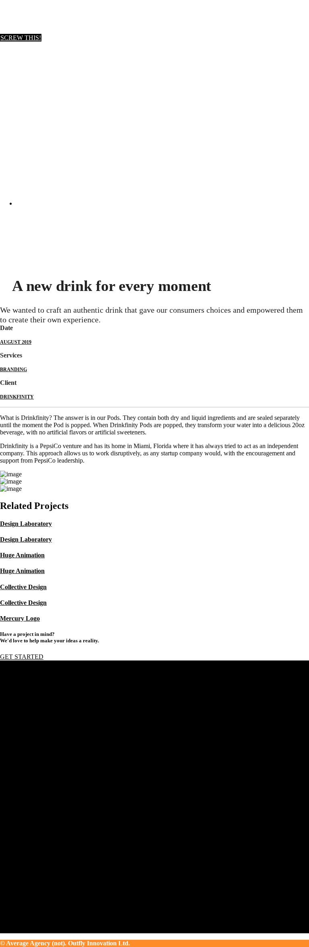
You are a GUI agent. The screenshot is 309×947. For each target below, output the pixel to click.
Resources (29, 852)
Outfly (24, 830)
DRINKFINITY (17, 397)
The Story (28, 838)
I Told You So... (36, 796)
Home (8, 257)
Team (23, 845)
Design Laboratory (26, 523)
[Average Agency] (30, 30)
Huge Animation (22, 555)
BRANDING (13, 369)
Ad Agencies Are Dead (45, 789)
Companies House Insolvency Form (61, 782)
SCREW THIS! (20, 37)
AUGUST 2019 (15, 342)
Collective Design (23, 587)
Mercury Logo (20, 618)
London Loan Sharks (43, 774)
